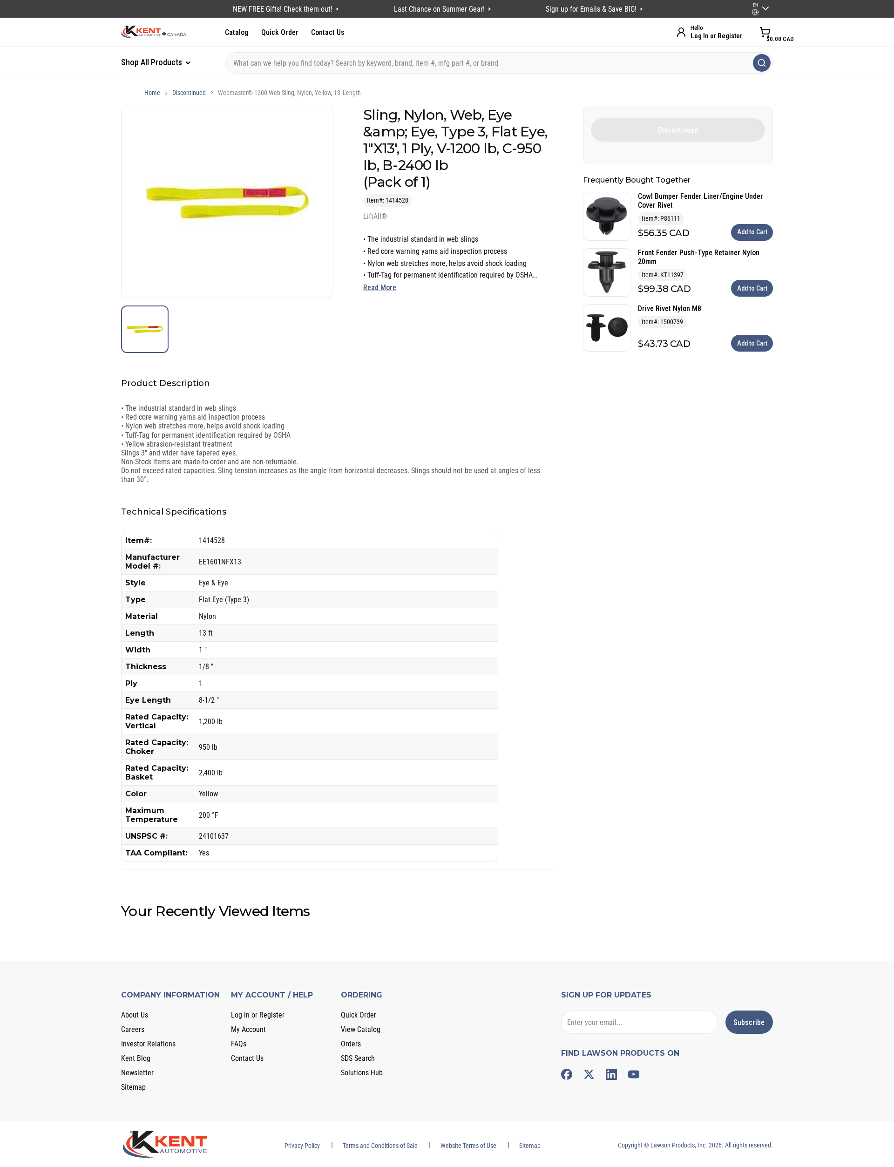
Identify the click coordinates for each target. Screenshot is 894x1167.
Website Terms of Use (468, 1145)
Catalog (237, 32)
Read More (379, 287)
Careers (132, 1029)
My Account (248, 1029)
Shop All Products (152, 62)
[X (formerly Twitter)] (589, 1074)
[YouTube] (633, 1074)
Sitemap (133, 1087)
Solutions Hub (362, 1072)
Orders (351, 1043)
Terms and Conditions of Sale (380, 1145)
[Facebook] (566, 1074)
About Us (134, 1015)
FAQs (238, 1043)
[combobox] (499, 63)
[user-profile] (755, 12)
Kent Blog (135, 1058)
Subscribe (749, 1022)
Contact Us (328, 32)
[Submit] (762, 63)
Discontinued (189, 92)
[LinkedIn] (611, 1074)
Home (152, 92)
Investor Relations (148, 1043)
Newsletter (137, 1072)
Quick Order (279, 32)
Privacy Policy (302, 1145)
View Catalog (360, 1029)
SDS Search (358, 1058)
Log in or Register (257, 1015)
